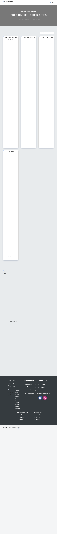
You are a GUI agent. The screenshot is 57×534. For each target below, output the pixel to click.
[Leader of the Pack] (46, 88)
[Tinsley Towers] (5, 322)
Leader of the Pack (46, 143)
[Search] (47, 2)
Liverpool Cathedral (28, 143)
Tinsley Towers (13, 321)
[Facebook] (40, 398)
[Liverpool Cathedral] (28, 88)
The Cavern (11, 257)
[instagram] (45, 398)
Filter (6, 32)
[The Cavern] (10, 202)
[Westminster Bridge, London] (10, 88)
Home (22, 11)
